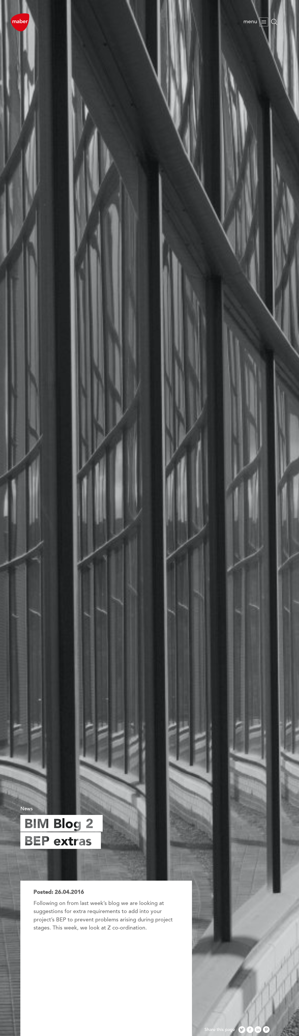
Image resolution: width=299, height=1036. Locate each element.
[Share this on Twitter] (241, 1029)
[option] (149, 518)
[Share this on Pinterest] (266, 1029)
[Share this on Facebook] (249, 1029)
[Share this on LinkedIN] (258, 1029)
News (26, 809)
